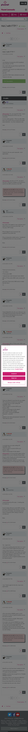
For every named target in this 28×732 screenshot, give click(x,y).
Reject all (14, 378)
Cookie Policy (19, 369)
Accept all (14, 373)
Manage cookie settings (14, 382)
